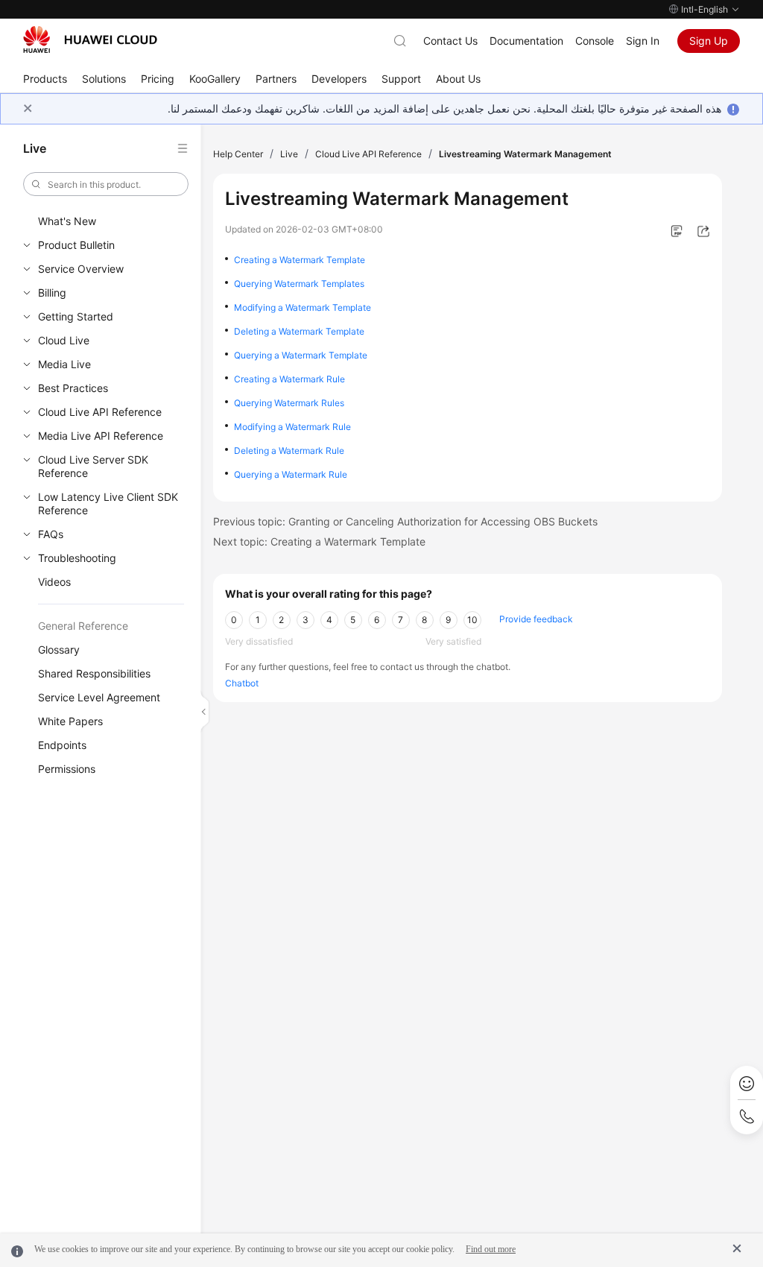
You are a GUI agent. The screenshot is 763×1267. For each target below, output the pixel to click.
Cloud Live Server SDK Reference (93, 466)
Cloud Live (63, 340)
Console (594, 40)
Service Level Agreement (99, 697)
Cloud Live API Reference (100, 411)
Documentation (526, 40)
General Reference (83, 625)
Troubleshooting (77, 558)
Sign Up (708, 40)
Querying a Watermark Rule (290, 474)
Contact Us (450, 40)
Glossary (59, 649)
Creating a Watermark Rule (289, 379)
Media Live (64, 364)
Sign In (642, 40)
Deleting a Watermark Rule (289, 450)
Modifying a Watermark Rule (292, 426)
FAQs (50, 534)
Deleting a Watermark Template (299, 331)
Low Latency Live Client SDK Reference (108, 503)
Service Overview (81, 268)
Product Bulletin (76, 244)
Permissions (66, 768)
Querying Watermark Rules (289, 402)
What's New (67, 221)
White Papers (70, 721)
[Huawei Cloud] (90, 39)
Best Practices (73, 388)
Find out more (491, 1249)
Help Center (238, 153)
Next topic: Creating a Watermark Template (319, 541)
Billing (52, 292)
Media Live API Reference (100, 435)
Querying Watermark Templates (299, 283)
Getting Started (75, 316)
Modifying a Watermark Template (302, 307)
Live (289, 153)
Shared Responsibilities (94, 673)
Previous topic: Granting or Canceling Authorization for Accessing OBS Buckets (405, 521)
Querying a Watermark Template (300, 355)
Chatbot (242, 683)
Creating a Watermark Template (299, 259)
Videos (54, 581)
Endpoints (62, 745)
